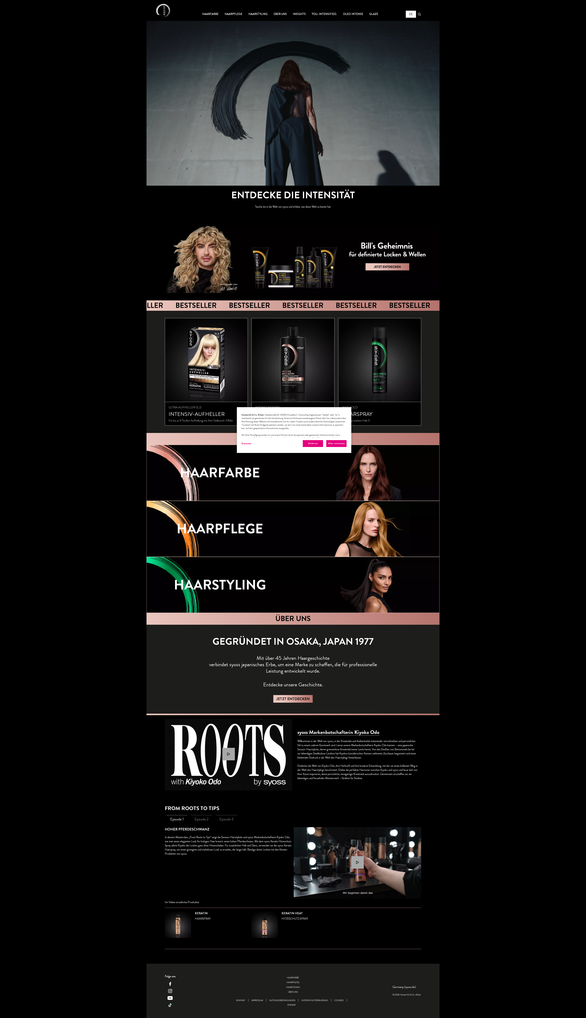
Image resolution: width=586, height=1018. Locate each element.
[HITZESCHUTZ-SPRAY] (293, 926)
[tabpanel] (293, 891)
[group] (293, 372)
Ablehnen (313, 443)
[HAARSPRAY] (379, 371)
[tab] (177, 819)
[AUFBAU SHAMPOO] (293, 371)
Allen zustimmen (336, 443)
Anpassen (246, 443)
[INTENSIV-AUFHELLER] (206, 371)
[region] (294, 430)
